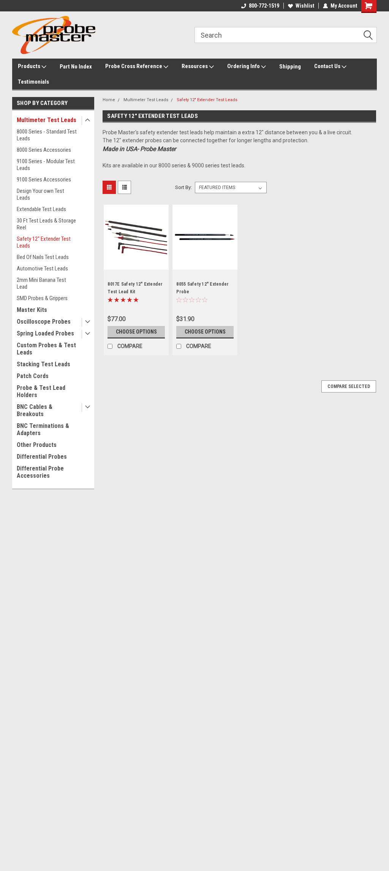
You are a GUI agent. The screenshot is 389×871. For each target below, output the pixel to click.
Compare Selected (348, 386)
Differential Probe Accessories (40, 472)
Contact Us (328, 66)
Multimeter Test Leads (46, 120)
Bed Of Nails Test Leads (43, 257)
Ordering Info (244, 66)
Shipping (290, 66)
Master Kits (32, 309)
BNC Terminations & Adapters (43, 429)
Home (109, 99)
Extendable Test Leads (41, 209)
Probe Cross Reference (134, 66)
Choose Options (136, 332)
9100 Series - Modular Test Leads (46, 165)
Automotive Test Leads (42, 268)
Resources (195, 66)
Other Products (37, 444)
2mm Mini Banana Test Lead (41, 283)
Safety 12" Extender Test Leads (44, 242)
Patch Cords (33, 376)
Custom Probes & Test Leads (46, 349)
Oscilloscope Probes (44, 321)
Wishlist (305, 6)
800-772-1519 (264, 6)
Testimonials (33, 81)
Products (29, 66)
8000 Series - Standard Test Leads (47, 135)
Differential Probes (42, 456)
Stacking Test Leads (43, 364)
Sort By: (183, 187)
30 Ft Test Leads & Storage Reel (46, 224)
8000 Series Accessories (44, 149)
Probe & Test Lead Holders (41, 391)
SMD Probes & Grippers (42, 298)
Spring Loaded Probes (45, 333)
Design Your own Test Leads (40, 194)
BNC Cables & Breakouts (34, 410)
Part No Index (76, 66)
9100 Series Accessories (44, 179)
